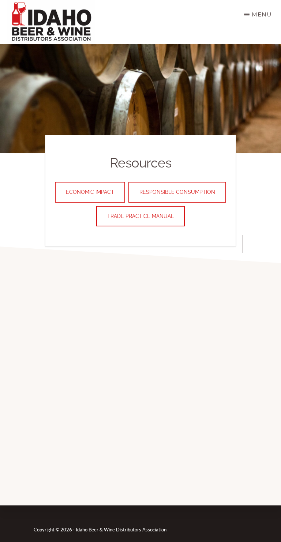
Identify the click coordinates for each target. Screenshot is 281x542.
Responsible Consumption (177, 192)
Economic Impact (90, 192)
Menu (262, 14)
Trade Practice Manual (140, 216)
